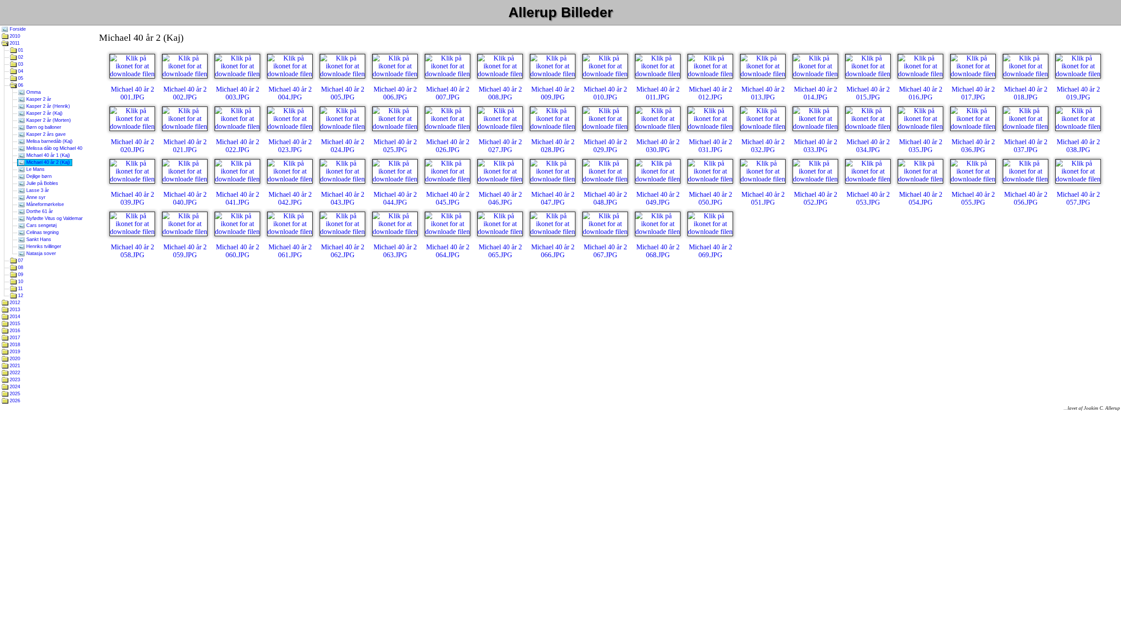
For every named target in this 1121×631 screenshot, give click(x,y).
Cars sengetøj (40, 225)
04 (20, 71)
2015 (14, 323)
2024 (14, 386)
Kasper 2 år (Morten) (48, 120)
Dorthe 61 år (39, 211)
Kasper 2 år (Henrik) (47, 106)
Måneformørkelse (44, 204)
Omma (33, 92)
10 (20, 281)
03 (20, 64)
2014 (14, 316)
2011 (14, 43)
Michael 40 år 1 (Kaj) (47, 155)
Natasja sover (40, 253)
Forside (17, 29)
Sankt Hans (38, 239)
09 (20, 274)
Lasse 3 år (37, 190)
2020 (14, 358)
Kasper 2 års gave (45, 134)
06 (20, 85)
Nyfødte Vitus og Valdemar (54, 218)
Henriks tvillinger (43, 246)
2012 (14, 302)
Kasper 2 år (38, 99)
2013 (14, 309)
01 (20, 50)
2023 (14, 379)
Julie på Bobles (41, 183)
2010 (14, 36)
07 (20, 260)
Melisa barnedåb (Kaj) (49, 141)
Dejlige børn (38, 176)
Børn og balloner (43, 127)
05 (20, 78)
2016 (14, 330)
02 (20, 57)
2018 (14, 344)
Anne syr (35, 197)
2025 (14, 393)
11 (20, 288)
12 (20, 295)
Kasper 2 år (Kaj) (44, 113)
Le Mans (35, 169)
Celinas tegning (42, 232)
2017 (14, 337)
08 (20, 267)
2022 (14, 372)
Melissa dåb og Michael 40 (53, 148)
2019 (14, 351)
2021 (14, 365)
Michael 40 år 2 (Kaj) (47, 162)
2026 (14, 400)
